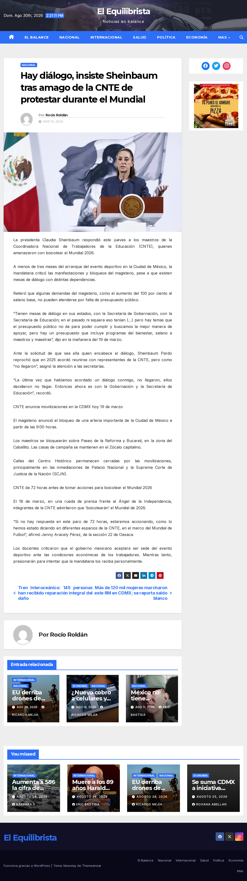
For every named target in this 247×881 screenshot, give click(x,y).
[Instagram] (226, 66)
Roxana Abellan (211, 804)
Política (166, 37)
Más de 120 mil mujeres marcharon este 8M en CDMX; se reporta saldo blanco (130, 593)
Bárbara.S (25, 804)
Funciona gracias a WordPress (27, 866)
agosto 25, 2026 (212, 796)
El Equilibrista (123, 11)
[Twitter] (216, 66)
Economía (197, 37)
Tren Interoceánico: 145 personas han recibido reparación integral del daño (55, 593)
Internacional (106, 37)
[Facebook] (205, 66)
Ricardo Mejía (149, 804)
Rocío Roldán (57, 115)
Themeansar (91, 866)
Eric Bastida (88, 804)
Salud (139, 37)
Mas (223, 37)
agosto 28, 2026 (32, 796)
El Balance (37, 37)
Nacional (69, 37)
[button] (241, 37)
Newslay (69, 866)
